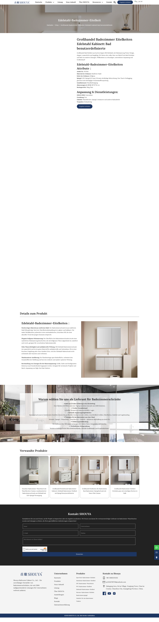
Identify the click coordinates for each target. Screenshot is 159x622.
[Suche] (115, 2)
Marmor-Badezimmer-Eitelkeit (85, 592)
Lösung (60, 2)
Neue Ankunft (71, 2)
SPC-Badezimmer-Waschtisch (85, 583)
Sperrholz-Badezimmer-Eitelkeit (85, 577)
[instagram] (114, 593)
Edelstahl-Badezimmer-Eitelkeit (79, 20)
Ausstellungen (59, 595)
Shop (57, 25)
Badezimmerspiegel (81, 595)
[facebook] (104, 593)
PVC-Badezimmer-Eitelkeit (84, 586)
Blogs (56, 598)
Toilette (78, 601)
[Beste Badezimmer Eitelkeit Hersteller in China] (31, 574)
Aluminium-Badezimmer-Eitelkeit (85, 580)
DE (141, 1)
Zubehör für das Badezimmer (84, 598)
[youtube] (109, 593)
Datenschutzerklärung (62, 605)
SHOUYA (71, 615)
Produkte (48, 2)
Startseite (38, 2)
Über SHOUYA (84, 2)
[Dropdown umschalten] (53, 2)
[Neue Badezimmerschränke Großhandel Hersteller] (21, 2)
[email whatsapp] (156, 547)
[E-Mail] (156, 552)
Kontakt (109, 2)
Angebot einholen (125, 2)
